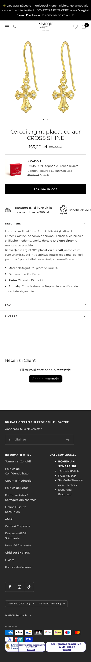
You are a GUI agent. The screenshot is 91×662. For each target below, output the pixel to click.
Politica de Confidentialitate (17, 471)
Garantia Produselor (19, 480)
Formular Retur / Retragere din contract (20, 497)
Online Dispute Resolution (15, 509)
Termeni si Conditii (18, 461)
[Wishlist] (75, 26)
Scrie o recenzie (45, 379)
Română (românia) (50, 603)
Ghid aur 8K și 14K (17, 552)
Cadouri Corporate (17, 526)
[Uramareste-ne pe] (10, 587)
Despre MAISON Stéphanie (16, 536)
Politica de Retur (16, 487)
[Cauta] (15, 26)
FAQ (8, 304)
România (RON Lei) (19, 603)
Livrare (11, 316)
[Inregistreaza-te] (68, 439)
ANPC (9, 519)
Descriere (13, 223)
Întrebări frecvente (18, 545)
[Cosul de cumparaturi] (84, 26)
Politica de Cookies (18, 567)
